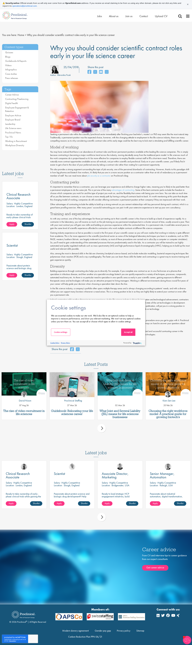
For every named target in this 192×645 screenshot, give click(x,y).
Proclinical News (13, 132)
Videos (8, 65)
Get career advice (155, 567)
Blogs (7, 56)
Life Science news (13, 128)
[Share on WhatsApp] (107, 72)
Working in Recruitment (16, 141)
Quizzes (9, 52)
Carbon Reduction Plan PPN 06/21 (85, 636)
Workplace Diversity (14, 145)
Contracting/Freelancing (16, 99)
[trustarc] (137, 343)
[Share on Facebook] (89, 72)
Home (21, 35)
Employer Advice (13, 115)
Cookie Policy (54, 343)
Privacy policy (123, 630)
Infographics (11, 69)
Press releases (11, 78)
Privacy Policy (65, 343)
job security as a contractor (98, 175)
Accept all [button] (128, 332)
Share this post (95, 67)
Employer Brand (12, 119)
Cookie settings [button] (60, 332)
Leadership (10, 123)
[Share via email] (101, 72)
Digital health (11, 103)
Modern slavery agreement (75, 630)
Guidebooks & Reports (15, 60)
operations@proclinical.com (24, 6)
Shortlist (27, 224)
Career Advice (12, 94)
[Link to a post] (24, 384)
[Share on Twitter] (95, 72)
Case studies (11, 73)
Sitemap (140, 630)
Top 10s (9, 136)
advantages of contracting (123, 190)
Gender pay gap (103, 630)
